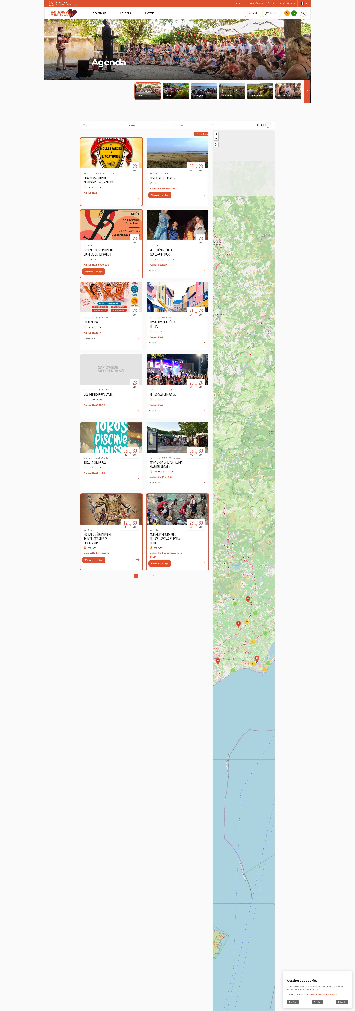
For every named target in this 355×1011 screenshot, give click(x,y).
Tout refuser (292, 1002)
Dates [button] (132, 125)
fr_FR (304, 3)
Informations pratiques (287, 3)
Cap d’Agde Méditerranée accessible (287, 13)
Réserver (273, 13)
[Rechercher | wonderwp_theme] (303, 13)
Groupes (271, 3)
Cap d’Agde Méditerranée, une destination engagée (294, 13)
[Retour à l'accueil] (64, 13)
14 (148, 575)
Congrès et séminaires (255, 3)
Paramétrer (317, 1002)
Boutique (239, 3)
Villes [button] (85, 125)
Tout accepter (342, 1002)
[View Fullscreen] (216, 144)
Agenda (255, 13)
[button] (247, 125)
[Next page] (153, 576)
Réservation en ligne (160, 195)
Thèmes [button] (179, 125)
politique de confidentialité (323, 994)
